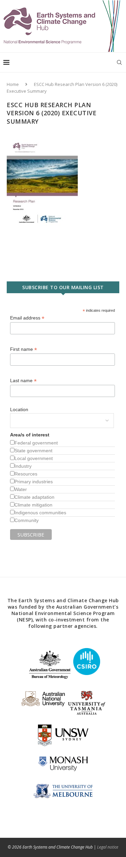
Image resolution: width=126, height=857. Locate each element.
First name (23, 349)
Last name (23, 380)
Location (19, 409)
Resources (25, 474)
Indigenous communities (40, 512)
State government (33, 450)
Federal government (36, 443)
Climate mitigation (33, 505)
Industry (23, 466)
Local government (33, 458)
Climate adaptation (34, 497)
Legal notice (107, 847)
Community (26, 520)
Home (13, 84)
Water (20, 489)
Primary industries (33, 481)
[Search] (119, 62)
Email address (27, 318)
